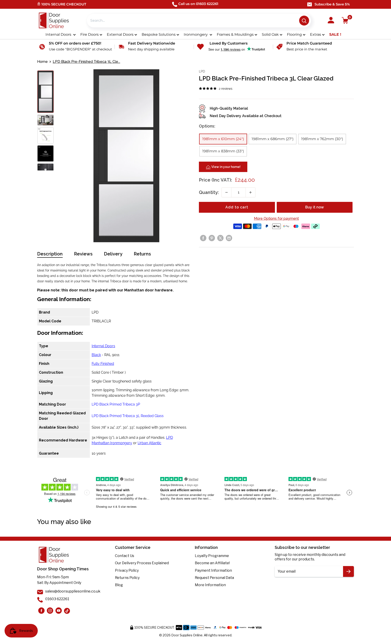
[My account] (331, 20)
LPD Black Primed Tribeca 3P (116, 404)
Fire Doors (89, 34)
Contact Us (124, 556)
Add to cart (236, 207)
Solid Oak (270, 34)
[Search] (304, 21)
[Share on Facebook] (203, 238)
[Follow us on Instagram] (41, 610)
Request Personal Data (214, 578)
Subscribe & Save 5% (332, 4)
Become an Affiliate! (212, 563)
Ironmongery (196, 34)
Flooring (294, 34)
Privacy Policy (127, 570)
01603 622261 (57, 599)
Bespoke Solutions (159, 34)
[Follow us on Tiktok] (67, 610)
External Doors (120, 34)
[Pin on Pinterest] (212, 238)
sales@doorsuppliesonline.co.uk (72, 591)
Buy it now (314, 207)
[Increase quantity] (250, 192)
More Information (210, 585)
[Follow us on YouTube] (58, 610)
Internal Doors (58, 34)
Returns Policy (127, 578)
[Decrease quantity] (226, 192)
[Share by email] (229, 238)
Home (42, 61)
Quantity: (209, 192)
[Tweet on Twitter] (220, 238)
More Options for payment (276, 218)
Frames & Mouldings (235, 34)
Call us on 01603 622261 (198, 4)
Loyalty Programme (212, 556)
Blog (119, 585)
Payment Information (213, 570)
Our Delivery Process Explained (142, 563)
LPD (202, 71)
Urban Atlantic (149, 443)
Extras (315, 34)
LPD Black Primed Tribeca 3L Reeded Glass (128, 416)
